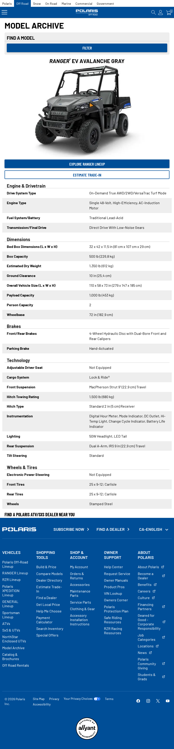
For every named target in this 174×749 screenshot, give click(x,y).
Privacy (54, 699)
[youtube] (167, 701)
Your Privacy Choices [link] (78, 698)
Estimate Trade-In (87, 174)
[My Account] (160, 12)
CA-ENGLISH (151, 529)
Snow (37, 3)
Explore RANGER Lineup (87, 164)
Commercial (83, 3)
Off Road (22, 3)
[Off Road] (87, 12)
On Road (51, 3)
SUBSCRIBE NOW (68, 529)
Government (105, 3)
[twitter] (158, 701)
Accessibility (42, 704)
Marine (66, 3)
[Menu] (4, 12)
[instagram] (148, 701)
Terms (109, 699)
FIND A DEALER (111, 529)
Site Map (39, 699)
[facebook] (138, 701)
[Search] (153, 12)
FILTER (87, 47)
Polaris (7, 3)
